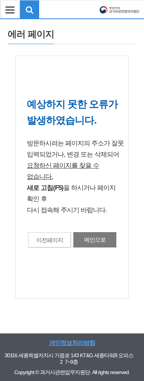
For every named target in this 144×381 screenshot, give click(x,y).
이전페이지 (49, 240)
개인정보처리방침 (72, 343)
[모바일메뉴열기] (10, 9)
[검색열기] (29, 9)
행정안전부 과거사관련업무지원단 (119, 15)
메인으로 (95, 239)
